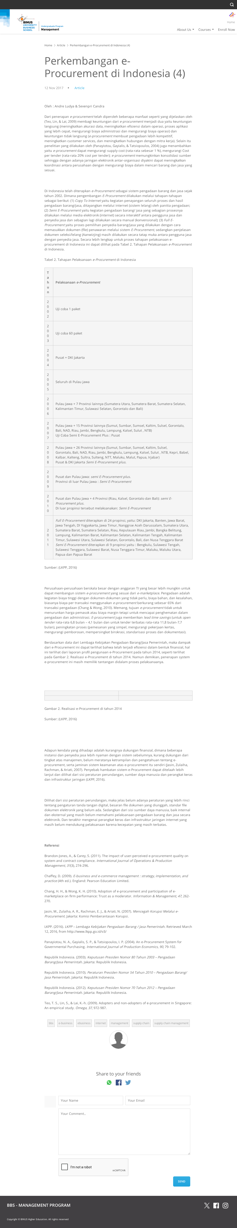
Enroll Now (226, 29)
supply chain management (171, 1023)
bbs (51, 1023)
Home (231, 22)
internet (101, 1023)
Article (61, 45)
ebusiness (84, 1023)
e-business (65, 1023)
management (119, 1023)
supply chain (141, 1023)
